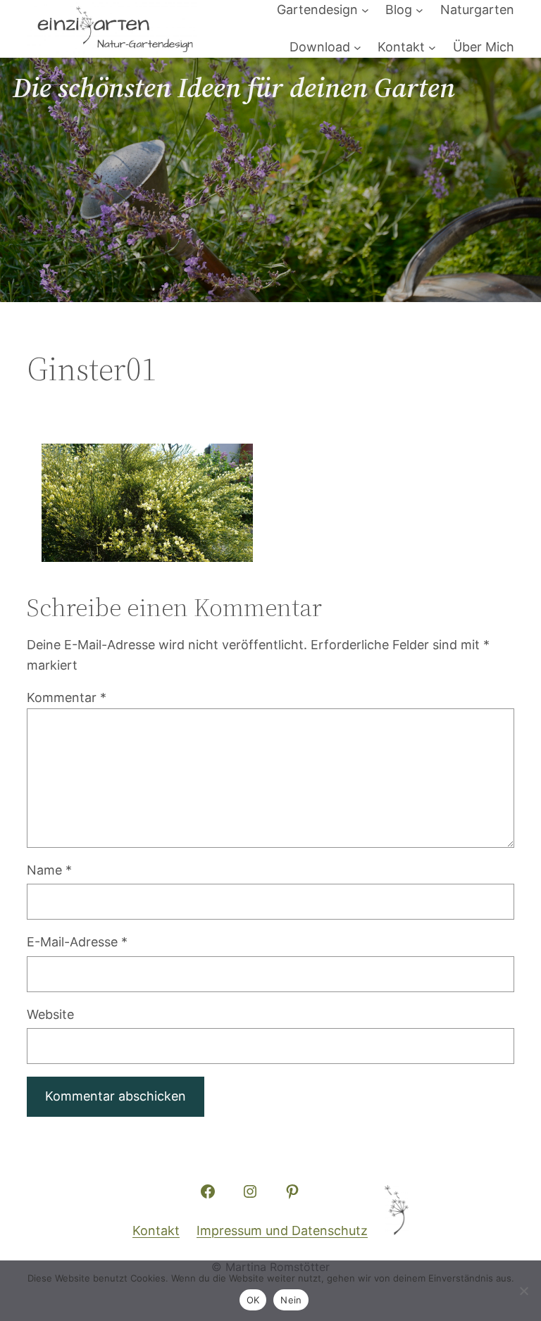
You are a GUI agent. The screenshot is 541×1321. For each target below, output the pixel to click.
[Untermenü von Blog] (419, 10)
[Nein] (523, 1291)
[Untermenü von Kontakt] (432, 47)
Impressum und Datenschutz (282, 1230)
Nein (290, 1300)
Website (50, 1014)
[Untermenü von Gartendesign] (365, 10)
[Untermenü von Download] (357, 47)
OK (253, 1300)
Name (49, 870)
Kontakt (156, 1230)
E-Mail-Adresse (77, 941)
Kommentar (66, 697)
